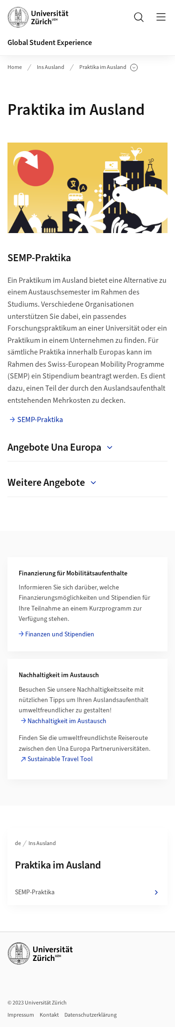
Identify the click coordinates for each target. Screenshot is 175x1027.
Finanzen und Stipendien (59, 634)
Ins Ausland (50, 67)
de (18, 843)
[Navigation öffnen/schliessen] (161, 17)
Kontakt (49, 1015)
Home (14, 67)
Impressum (20, 1015)
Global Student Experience (49, 43)
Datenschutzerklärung (90, 1015)
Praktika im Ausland (104, 67)
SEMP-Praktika (40, 420)
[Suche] (138, 17)
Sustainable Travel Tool (60, 759)
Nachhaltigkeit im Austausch (67, 721)
